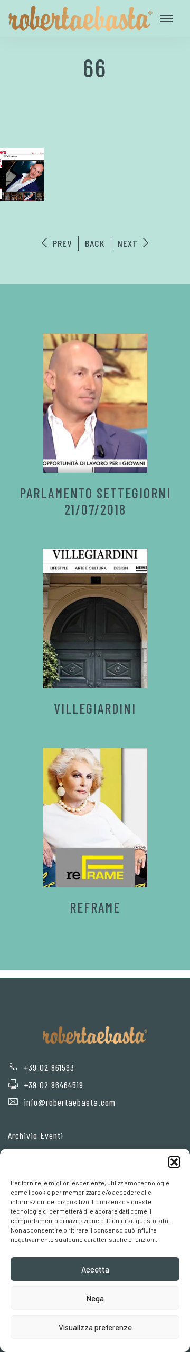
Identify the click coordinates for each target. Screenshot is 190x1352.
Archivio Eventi (35, 1135)
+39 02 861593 (49, 1067)
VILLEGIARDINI (95, 708)
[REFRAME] (95, 817)
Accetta (95, 1269)
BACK (94, 243)
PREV (61, 243)
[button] (174, 1162)
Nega (95, 1298)
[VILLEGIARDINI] (95, 618)
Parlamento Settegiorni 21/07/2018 (95, 501)
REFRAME (95, 907)
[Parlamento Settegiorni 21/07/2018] (95, 403)
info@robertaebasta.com (70, 1102)
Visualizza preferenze (95, 1327)
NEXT (129, 243)
